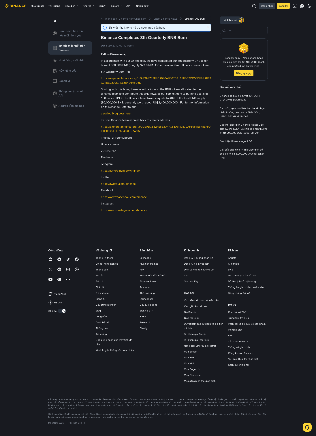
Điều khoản (102, 293)
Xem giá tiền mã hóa (195, 306)
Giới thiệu (233, 263)
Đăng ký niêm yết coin (196, 263)
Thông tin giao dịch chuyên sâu (246, 287)
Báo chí (100, 281)
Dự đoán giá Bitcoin (195, 334)
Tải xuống (101, 334)
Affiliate (232, 257)
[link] (70, 33)
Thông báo (102, 269)
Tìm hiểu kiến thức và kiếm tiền (201, 300)
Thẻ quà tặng (147, 293)
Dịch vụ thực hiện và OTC (242, 275)
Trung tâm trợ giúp (238, 318)
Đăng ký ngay (244, 73)
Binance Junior (148, 281)
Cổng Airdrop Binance (240, 353)
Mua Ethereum (192, 375)
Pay (142, 269)
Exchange (145, 257)
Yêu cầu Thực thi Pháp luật (243, 359)
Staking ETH (146, 310)
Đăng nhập (267, 6)
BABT (143, 316)
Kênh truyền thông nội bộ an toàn (115, 350)
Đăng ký (283, 6)
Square (115, 6)
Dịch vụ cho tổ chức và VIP (199, 269)
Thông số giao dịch (239, 347)
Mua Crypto (37, 6)
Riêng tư (100, 298)
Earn (101, 6)
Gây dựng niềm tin (106, 304)
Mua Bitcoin (190, 351)
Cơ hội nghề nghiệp (107, 263)
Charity (144, 328)
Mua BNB (189, 357)
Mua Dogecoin (192, 369)
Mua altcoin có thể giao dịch (200, 381)
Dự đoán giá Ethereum (196, 340)
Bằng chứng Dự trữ (239, 293)
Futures (86, 6)
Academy (145, 287)
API (230, 335)
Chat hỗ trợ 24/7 (237, 312)
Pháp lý (100, 287)
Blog (98, 310)
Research (145, 322)
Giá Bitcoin (190, 312)
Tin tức (99, 275)
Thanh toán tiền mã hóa (153, 275)
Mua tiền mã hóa (149, 263)
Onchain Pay (191, 281)
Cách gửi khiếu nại (238, 364)
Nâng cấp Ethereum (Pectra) (200, 345)
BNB (230, 269)
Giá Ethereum (191, 318)
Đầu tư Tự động (148, 304)
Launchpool (146, 298)
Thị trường (54, 6)
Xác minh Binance (238, 341)
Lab (186, 275)
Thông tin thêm (104, 257)
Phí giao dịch (235, 329)
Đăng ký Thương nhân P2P (199, 257)
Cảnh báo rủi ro (104, 322)
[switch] (62, 311)
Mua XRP (189, 363)
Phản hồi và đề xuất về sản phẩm (247, 323)
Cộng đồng (102, 316)
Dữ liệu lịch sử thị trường (242, 281)
